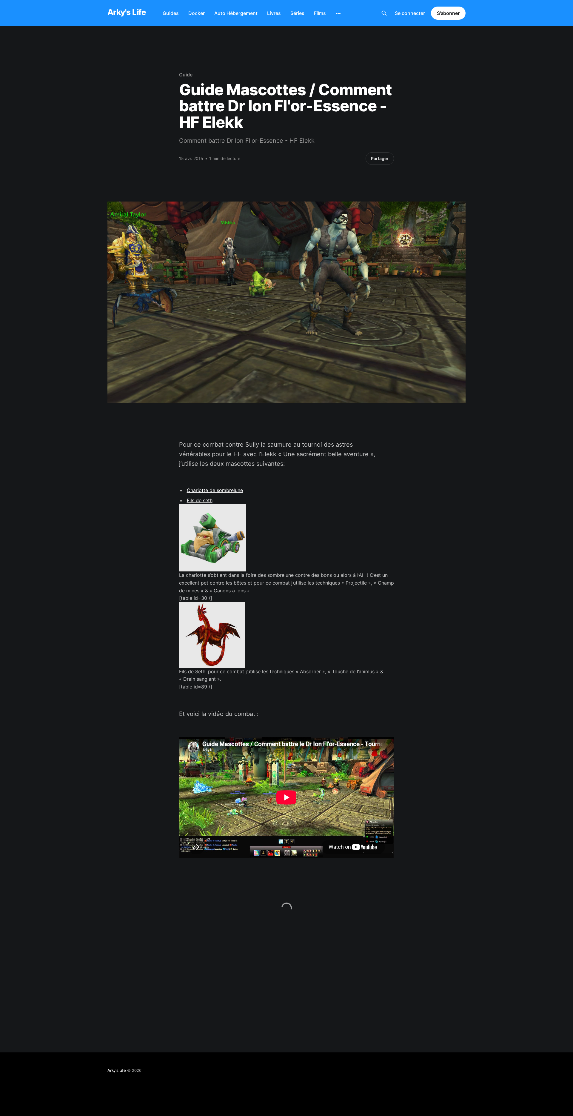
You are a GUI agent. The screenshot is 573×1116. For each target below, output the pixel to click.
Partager (380, 158)
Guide (185, 75)
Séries (297, 13)
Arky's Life (126, 12)
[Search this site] (384, 13)
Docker (196, 13)
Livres (274, 13)
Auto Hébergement (236, 13)
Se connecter (410, 13)
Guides (171, 13)
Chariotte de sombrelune (215, 490)
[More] (338, 13)
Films (320, 13)
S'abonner (448, 13)
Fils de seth (199, 500)
